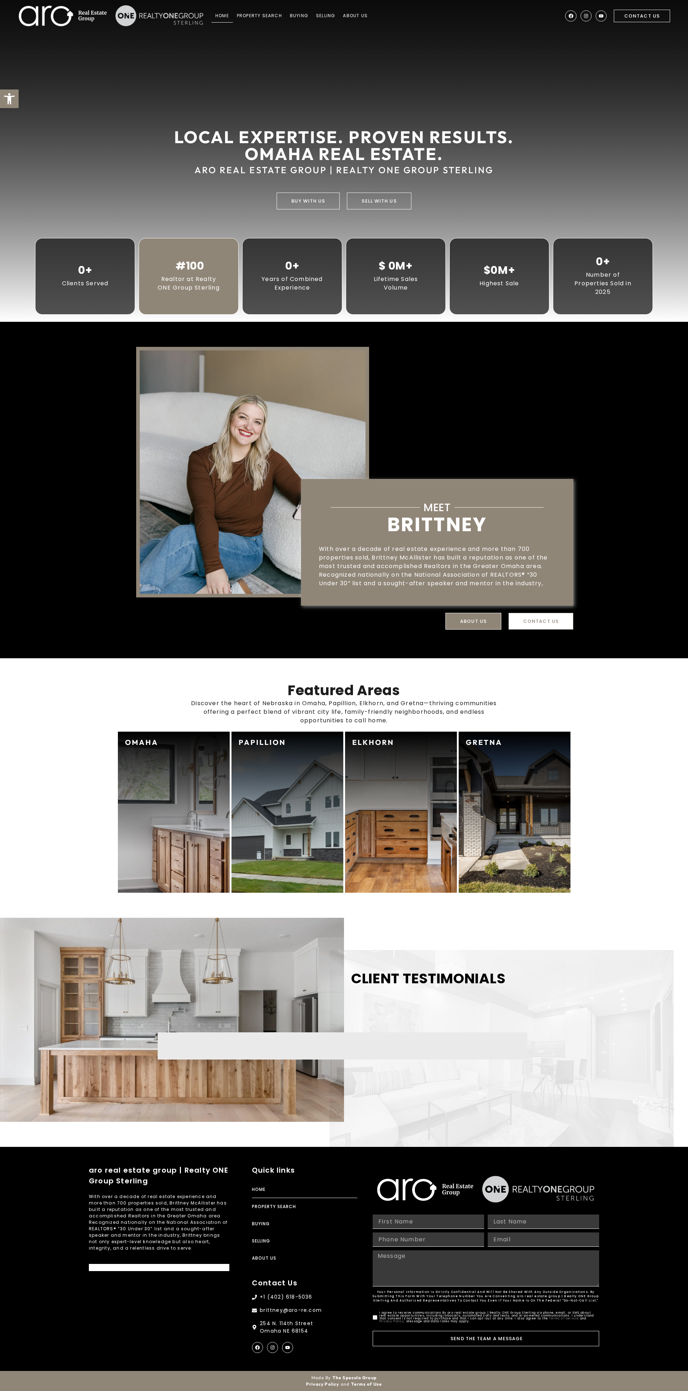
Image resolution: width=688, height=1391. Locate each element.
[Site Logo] (63, 16)
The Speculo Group (355, 1377)
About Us (355, 16)
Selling (325, 16)
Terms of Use (366, 1384)
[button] (9, 98)
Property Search (259, 16)
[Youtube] (601, 15)
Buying (299, 16)
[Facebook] (570, 15)
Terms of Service (564, 1318)
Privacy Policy (392, 1321)
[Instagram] (586, 15)
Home (222, 16)
